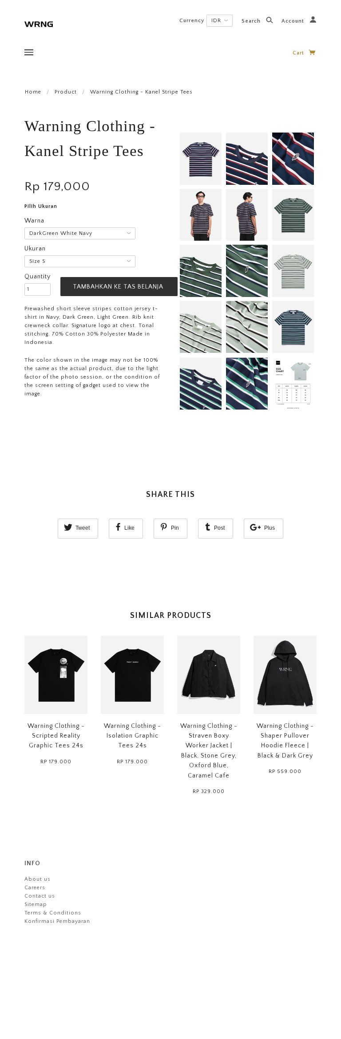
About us (37, 879)
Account (294, 21)
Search (252, 21)
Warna (34, 220)
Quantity (37, 276)
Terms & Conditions (52, 913)
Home (33, 92)
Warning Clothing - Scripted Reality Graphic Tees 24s (56, 736)
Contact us (39, 896)
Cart (299, 53)
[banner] (38, 23)
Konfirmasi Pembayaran (57, 921)
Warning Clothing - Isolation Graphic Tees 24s (132, 736)
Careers (34, 888)
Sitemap (35, 904)
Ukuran (35, 248)
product (66, 92)
